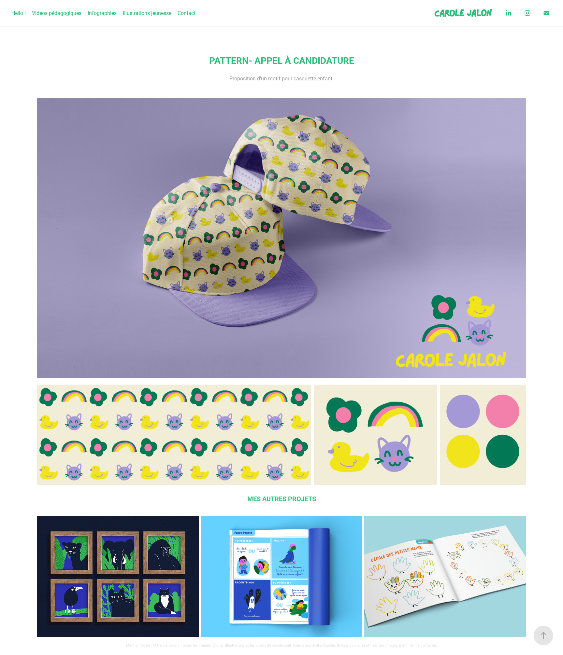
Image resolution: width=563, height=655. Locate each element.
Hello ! (18, 12)
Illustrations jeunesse (147, 12)
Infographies (102, 12)
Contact (186, 12)
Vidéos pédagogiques (56, 12)
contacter (428, 645)
